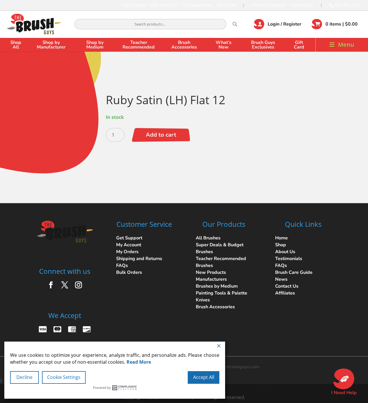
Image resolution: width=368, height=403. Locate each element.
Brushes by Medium (217, 286)
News (281, 279)
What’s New (223, 44)
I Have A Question (268, 5)
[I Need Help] (344, 379)
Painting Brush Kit (256, 387)
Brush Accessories (184, 44)
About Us (285, 252)
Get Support (129, 238)
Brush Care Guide (294, 272)
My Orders (127, 252)
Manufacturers (211, 279)
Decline (24, 377)
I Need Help (301, 5)
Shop (280, 245)
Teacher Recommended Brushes (221, 262)
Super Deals (133, 5)
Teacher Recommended (138, 44)
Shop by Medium (94, 44)
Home (281, 238)
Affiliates (285, 293)
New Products (163, 5)
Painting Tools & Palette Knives (221, 296)
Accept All (203, 377)
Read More (138, 362)
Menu (346, 45)
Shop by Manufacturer (51, 44)
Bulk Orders (129, 272)
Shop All (15, 44)
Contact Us (286, 286)
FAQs (122, 265)
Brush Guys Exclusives (263, 44)
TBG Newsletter (196, 5)
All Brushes (208, 238)
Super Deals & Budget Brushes (220, 248)
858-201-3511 (348, 5)
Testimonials (288, 258)
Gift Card (299, 44)
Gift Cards (225, 5)
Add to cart (161, 135)
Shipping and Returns (139, 258)
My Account (128, 245)
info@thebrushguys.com (233, 367)
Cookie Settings (63, 377)
